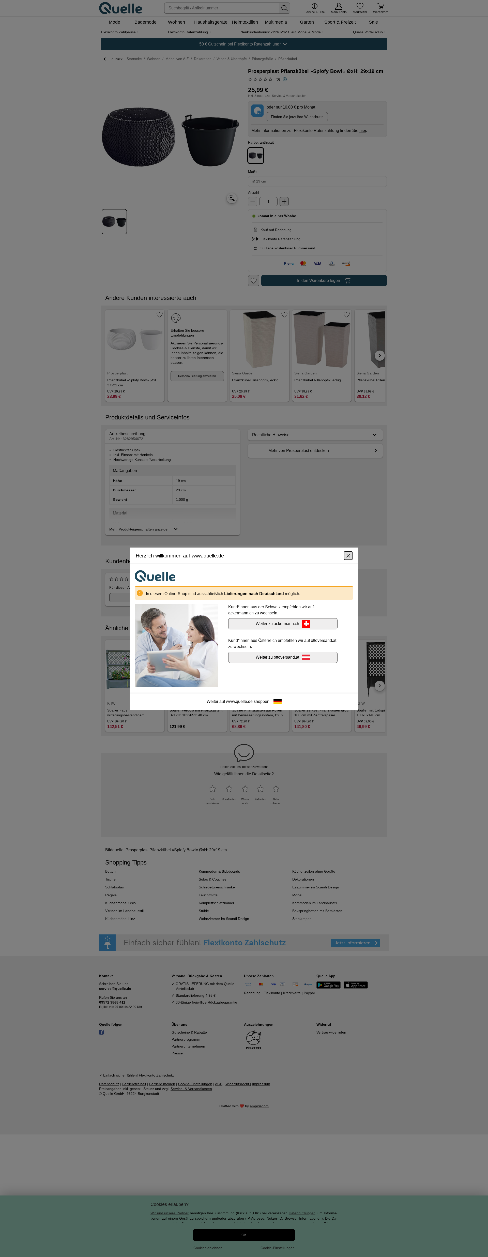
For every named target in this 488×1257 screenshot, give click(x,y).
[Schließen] (348, 555)
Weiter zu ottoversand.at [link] (277, 657)
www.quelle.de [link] (239, 701)
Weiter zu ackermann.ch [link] (277, 623)
